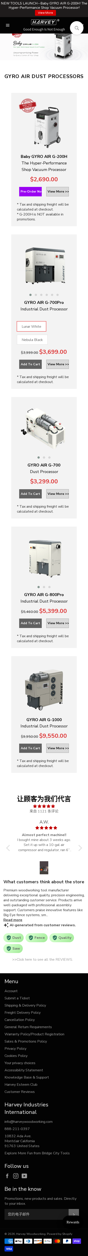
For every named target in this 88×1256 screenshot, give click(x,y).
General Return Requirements (28, 1027)
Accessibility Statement (24, 1070)
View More (45, 13)
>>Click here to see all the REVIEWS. (42, 959)
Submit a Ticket (17, 998)
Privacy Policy (15, 1048)
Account (11, 991)
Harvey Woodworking (31, 1234)
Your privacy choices (20, 1063)
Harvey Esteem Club (21, 1084)
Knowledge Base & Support (27, 1077)
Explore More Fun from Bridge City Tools (37, 1153)
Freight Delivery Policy (23, 1012)
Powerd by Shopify (59, 1234)
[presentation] (13, 267)
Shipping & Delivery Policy (25, 1005)
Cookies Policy (16, 1055)
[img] (44, 806)
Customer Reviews (20, 1091)
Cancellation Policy (20, 1019)
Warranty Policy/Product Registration (34, 1034)
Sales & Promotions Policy (26, 1041)
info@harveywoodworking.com (29, 1121)
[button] (30, 295)
